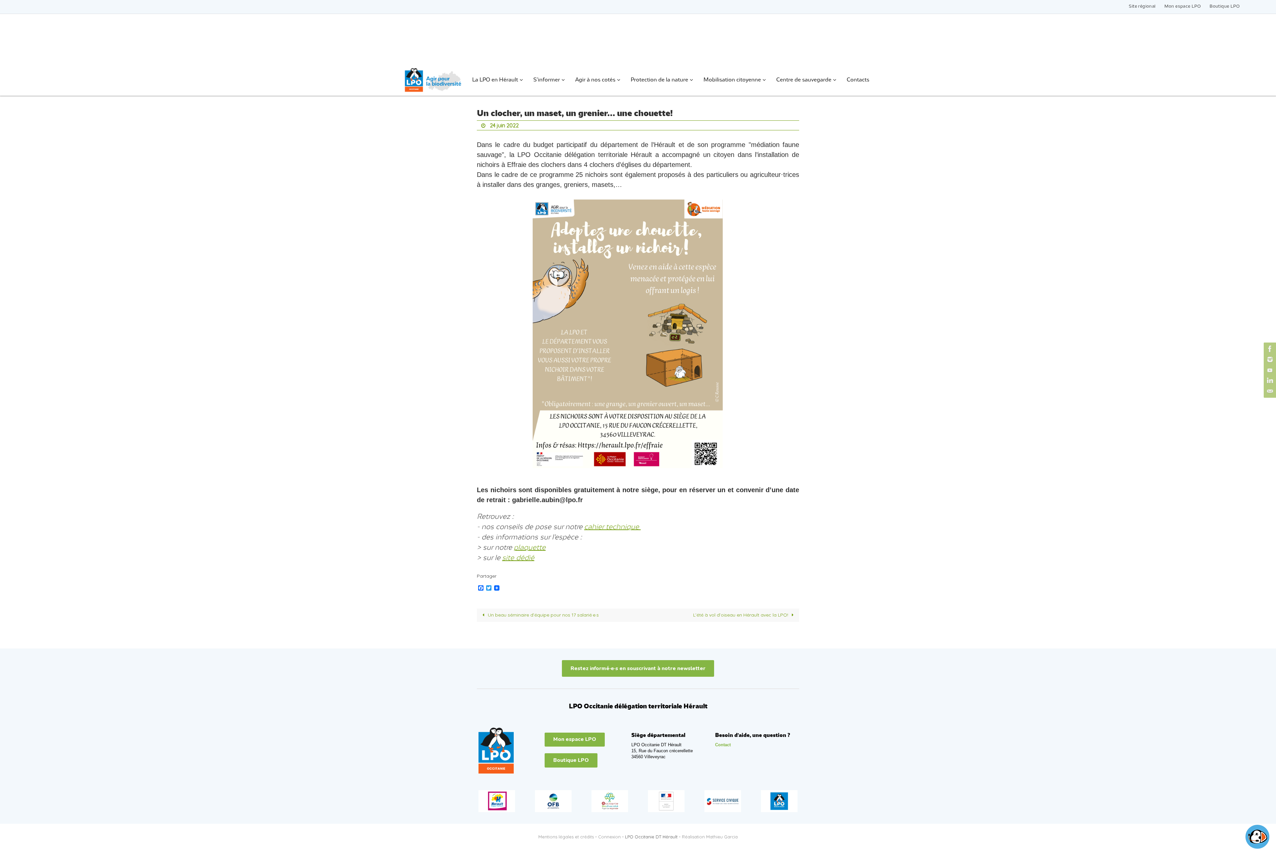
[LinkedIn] (1269, 380)
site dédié (518, 558)
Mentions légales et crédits (566, 836)
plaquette (530, 547)
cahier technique (612, 527)
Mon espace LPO (1182, 6)
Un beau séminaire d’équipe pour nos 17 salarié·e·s (542, 615)
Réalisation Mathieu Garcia (710, 836)
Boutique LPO (1225, 6)
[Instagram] (1269, 359)
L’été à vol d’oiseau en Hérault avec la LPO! (741, 615)
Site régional (1142, 6)
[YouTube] (1269, 370)
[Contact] (1269, 391)
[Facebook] (1269, 349)
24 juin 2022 (504, 125)
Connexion (609, 836)
